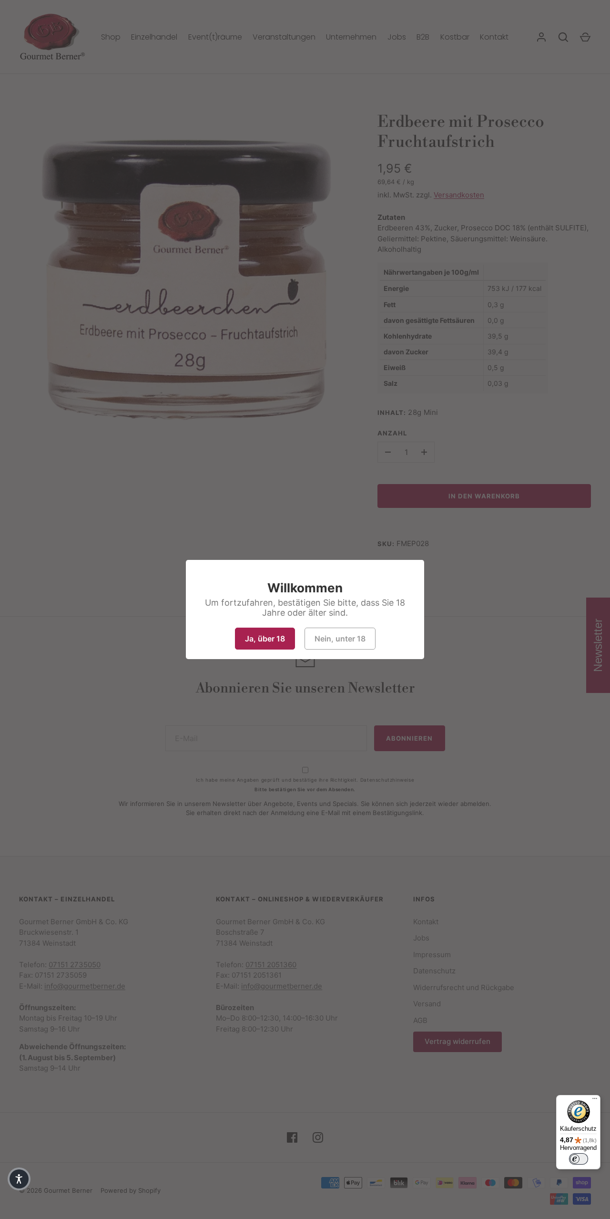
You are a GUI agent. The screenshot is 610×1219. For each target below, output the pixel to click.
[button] (19, 1178)
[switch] (578, 1159)
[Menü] (594, 1100)
